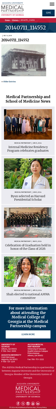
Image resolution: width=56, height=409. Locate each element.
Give (48, 12)
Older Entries (9, 81)
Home (7, 20)
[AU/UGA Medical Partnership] (17, 9)
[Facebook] (18, 404)
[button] (52, 4)
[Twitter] (23, 404)
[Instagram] (28, 404)
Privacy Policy (42, 407)
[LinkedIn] (38, 404)
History (15, 20)
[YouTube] (33, 404)
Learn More (28, 334)
